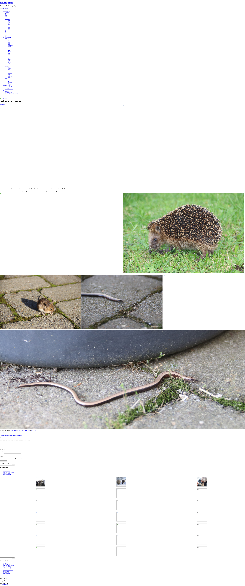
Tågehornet (10, 76)
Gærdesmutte (10, 45)
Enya (9, 67)
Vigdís (6, 13)
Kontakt (4, 96)
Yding (9, 71)
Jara (8, 81)
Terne (9, 50)
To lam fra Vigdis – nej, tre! (8, 472)
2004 (9, 22)
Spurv (9, 52)
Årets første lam (6, 572)
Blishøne (9, 51)
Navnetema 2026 (6, 571)
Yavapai (9, 47)
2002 (9, 20)
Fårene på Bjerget (6, 11)
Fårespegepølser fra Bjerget (10, 87)
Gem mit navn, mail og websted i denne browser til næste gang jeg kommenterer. (18, 458)
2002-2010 (7, 19)
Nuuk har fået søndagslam (8, 570)
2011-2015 (7, 66)
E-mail (1, 454)
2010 (9, 29)
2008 (9, 27)
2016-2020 (7, 48)
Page (9, 43)
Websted (1, 456)
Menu (2, 8)
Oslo (9, 39)
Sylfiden (9, 68)
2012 (6, 31)
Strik (3, 90)
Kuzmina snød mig (6, 471)
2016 (6, 36)
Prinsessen (10, 73)
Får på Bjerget (6, 2)
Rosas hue (7, 91)
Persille (9, 63)
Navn (1, 451)
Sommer (18, 430)
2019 (12, 430)
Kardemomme (10, 65)
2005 (9, 23)
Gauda (9, 55)
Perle (9, 77)
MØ (8, 61)
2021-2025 (7, 38)
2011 (6, 30)
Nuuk (6, 15)
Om (3, 94)
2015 (6, 35)
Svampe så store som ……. (6, 435)
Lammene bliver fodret (18, 435)
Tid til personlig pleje (7, 474)
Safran (9, 74)
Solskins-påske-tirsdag (7, 568)
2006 (9, 24)
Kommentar (3, 449)
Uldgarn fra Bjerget (9, 89)
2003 (9, 21)
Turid (9, 75)
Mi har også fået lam (7, 473)
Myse (9, 60)
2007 (9, 25)
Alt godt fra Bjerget (6, 85)
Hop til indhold (6, 8)
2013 (6, 32)
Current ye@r (3, 463)
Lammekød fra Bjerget (9, 86)
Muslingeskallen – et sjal (10, 92)
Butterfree (7, 16)
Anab (9, 53)
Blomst (9, 59)
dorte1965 (33, 430)
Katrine (9, 84)
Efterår (15, 430)
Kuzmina (7, 12)
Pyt (8, 58)
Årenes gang (5, 17)
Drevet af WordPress (4, 584)
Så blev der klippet (6, 573)
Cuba (9, 69)
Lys (8, 70)
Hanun (9, 44)
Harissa (9, 46)
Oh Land (9, 62)
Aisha (9, 40)
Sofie (9, 79)
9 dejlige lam (5, 469)
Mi (5, 14)
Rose (9, 83)
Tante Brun (10, 82)
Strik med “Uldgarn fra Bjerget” (11, 93)
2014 (6, 34)
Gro (8, 56)
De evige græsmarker (7, 37)
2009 (9, 28)
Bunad (9, 42)
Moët (9, 54)
